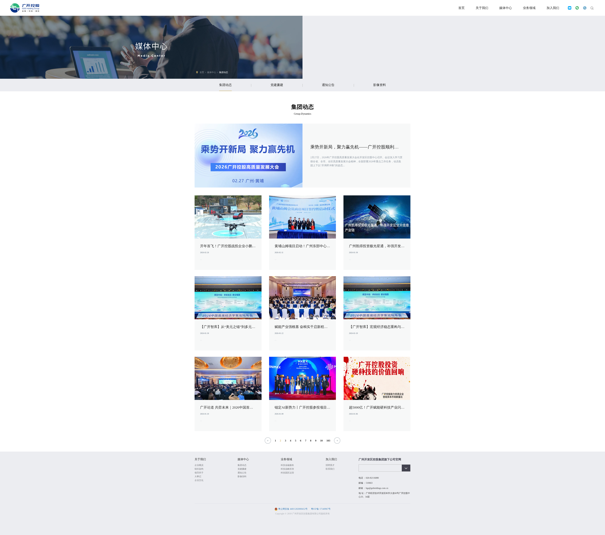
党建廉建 (277, 85)
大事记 (198, 476)
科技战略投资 (287, 469)
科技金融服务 (287, 465)
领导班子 (199, 473)
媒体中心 (505, 8)
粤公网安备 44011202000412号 (293, 509)
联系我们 (330, 469)
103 (328, 440)
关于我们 (482, 8)
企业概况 (199, 465)
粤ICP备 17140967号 (320, 509)
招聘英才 (330, 465)
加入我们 (553, 8)
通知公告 (328, 85)
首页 (461, 8)
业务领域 (529, 8)
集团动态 (223, 72)
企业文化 (199, 480)
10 (321, 440)
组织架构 (199, 469)
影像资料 (379, 85)
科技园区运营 (287, 473)
